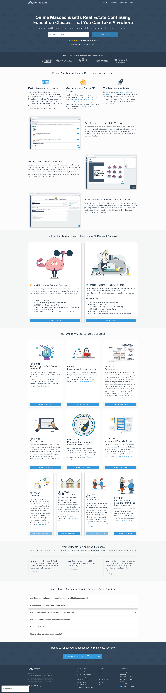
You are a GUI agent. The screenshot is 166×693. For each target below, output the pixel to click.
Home (105, 2)
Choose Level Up (55, 320)
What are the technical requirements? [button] (46, 634)
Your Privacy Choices (128, 686)
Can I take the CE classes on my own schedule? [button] (50, 620)
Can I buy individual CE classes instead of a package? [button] (52, 613)
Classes (113, 2)
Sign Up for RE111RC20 (83, 467)
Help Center (123, 674)
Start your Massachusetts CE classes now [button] (82, 656)
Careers (100, 684)
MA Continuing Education (84, 674)
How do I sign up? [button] (37, 627)
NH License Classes (82, 679)
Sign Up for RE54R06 (125, 533)
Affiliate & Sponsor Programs (128, 677)
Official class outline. (42, 386)
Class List (91, 44)
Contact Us (101, 672)
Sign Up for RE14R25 (120, 404)
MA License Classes (83, 672)
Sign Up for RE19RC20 (68, 533)
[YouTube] (35, 686)
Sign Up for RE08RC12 (83, 404)
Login (131, 2)
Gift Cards (101, 682)
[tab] (83, 598)
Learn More (75, 44)
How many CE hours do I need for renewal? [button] (48, 605)
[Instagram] (32, 686)
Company (123, 2)
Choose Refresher (111, 320)
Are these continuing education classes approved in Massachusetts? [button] (59, 598)
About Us (101, 674)
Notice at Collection (125, 684)
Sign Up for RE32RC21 (45, 404)
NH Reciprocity (81, 682)
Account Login (124, 672)
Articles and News (103, 677)
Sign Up (104, 34)
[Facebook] (29, 686)
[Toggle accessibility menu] (137, 2)
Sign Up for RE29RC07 (120, 467)
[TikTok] (41, 686)
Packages (83, 44)
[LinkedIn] (38, 686)
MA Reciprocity (81, 677)
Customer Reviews (103, 679)
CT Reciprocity (81, 684)
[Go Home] (37, 2)
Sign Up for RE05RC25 (45, 467)
